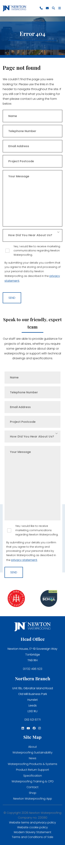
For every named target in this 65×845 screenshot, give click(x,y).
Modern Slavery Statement (32, 832)
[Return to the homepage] (14, 8)
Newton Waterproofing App (32, 799)
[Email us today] (47, 8)
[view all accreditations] (16, 598)
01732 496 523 (32, 669)
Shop (32, 793)
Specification (32, 776)
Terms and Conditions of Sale (32, 837)
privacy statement (24, 560)
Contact (32, 787)
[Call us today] (41, 8)
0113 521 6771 (32, 720)
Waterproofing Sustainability (32, 752)
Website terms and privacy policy (32, 822)
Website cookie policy (32, 827)
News (32, 758)
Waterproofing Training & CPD (33, 781)
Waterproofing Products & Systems (32, 764)
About (32, 747)
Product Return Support (32, 770)
